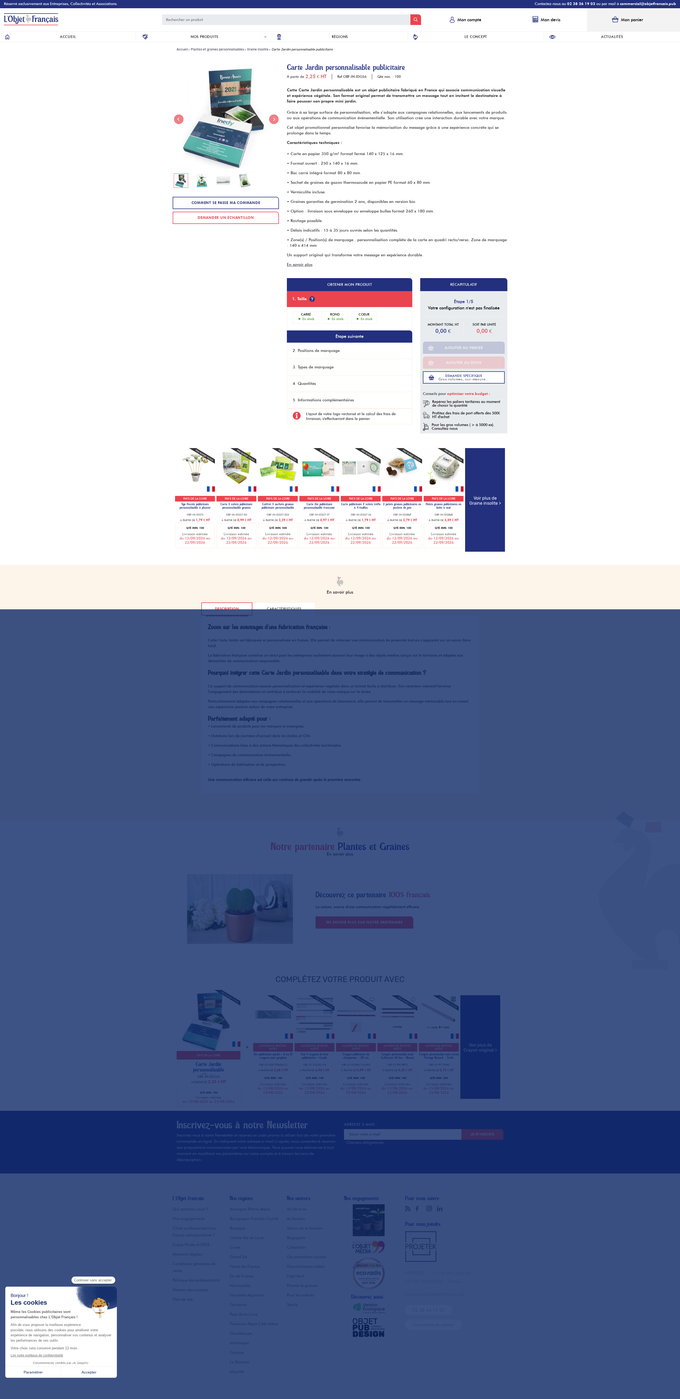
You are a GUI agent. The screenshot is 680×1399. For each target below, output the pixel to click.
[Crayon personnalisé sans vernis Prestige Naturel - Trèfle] (439, 1033)
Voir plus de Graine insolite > (485, 501)
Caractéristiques (284, 609)
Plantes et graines (302, 1285)
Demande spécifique (464, 377)
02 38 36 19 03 (581, 4)
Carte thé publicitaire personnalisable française (319, 506)
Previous (179, 119)
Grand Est (238, 1257)
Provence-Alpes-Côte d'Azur (254, 1323)
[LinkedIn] (441, 1209)
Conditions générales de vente (194, 1267)
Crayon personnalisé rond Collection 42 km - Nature (397, 1056)
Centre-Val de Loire (247, 1237)
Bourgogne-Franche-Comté (254, 1218)
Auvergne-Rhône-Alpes (250, 1209)
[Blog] (409, 1209)
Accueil (68, 37)
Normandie (240, 1285)
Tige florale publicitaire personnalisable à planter (195, 506)
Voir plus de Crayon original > (480, 1048)
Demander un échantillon (226, 217)
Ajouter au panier (464, 348)
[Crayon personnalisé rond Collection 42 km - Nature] (397, 1033)
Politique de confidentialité (196, 1280)
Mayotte (237, 1371)
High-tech (295, 1276)
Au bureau (296, 1218)
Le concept (476, 37)
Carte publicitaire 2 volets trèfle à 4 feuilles (361, 506)
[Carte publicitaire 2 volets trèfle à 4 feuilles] (361, 486)
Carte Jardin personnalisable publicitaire (208, 1069)
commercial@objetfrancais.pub (648, 4)
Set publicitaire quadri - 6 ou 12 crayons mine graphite (273, 1056)
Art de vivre (297, 1209)
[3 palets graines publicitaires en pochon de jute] (402, 486)
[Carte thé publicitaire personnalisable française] (319, 486)
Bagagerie (296, 1237)
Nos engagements (189, 1218)
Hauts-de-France (245, 1266)
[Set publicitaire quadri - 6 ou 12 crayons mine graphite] (273, 1033)
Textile (292, 1304)
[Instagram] (430, 1208)
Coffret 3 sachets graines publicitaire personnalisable (278, 506)
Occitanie (238, 1304)
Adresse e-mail (361, 1124)
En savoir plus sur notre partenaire (364, 922)
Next (274, 119)
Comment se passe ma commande (226, 203)
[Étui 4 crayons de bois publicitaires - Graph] (314, 1033)
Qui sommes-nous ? (190, 1209)
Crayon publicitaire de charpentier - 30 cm (356, 1056)
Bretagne (237, 1228)
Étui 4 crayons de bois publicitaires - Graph (314, 1056)
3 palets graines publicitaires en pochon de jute (402, 506)
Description (227, 609)
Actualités (612, 37)
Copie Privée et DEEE (191, 1244)
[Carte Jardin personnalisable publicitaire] (207, 1049)
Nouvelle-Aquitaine (247, 1295)
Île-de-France (242, 1276)
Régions (340, 37)
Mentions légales (187, 1254)
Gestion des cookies (190, 1289)
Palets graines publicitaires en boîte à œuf (443, 506)
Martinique (239, 1343)
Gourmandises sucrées (306, 1257)
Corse (235, 1247)
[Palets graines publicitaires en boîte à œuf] (444, 486)
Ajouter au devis (464, 362)
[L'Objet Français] (31, 23)
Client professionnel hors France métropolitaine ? (194, 1232)
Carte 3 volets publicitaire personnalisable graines (236, 506)
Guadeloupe (241, 1333)
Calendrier (296, 1247)
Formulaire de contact (433, 1324)
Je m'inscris (482, 1134)
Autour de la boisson (305, 1228)
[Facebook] (420, 1209)
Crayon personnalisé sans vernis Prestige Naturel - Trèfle (439, 1056)
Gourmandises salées (306, 1266)
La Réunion (239, 1362)
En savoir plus (299, 264)
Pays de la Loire (243, 1314)
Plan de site (183, 1299)
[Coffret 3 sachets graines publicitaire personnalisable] (278, 486)
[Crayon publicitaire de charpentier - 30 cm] (356, 1033)
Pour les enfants (300, 1295)
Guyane (237, 1352)
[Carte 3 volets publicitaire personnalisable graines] (236, 486)
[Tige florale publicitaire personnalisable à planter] (195, 486)
